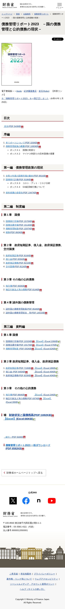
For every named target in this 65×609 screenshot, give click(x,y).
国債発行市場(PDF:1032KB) (19, 341)
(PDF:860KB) (14, 232)
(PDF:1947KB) (21, 192)
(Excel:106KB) (46, 341)
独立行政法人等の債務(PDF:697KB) (23, 398)
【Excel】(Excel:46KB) (45, 371)
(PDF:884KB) (15, 395)
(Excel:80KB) (18, 418)
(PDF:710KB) (18, 368)
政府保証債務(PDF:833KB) (18, 375)
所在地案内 (26, 574)
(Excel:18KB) (45, 368)
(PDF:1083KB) (22, 146)
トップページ (7, 14)
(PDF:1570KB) (19, 221)
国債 (18, 14)
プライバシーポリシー (44, 574)
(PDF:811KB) (16, 266)
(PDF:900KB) (15, 286)
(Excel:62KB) (45, 348)
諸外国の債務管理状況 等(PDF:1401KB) (25, 312)
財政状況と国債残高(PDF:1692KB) (30, 415)
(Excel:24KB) (45, 395)
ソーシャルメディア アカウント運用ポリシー (32, 584)
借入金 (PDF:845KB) (15, 371)
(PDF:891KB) (26, 176)
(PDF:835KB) (15, 259)
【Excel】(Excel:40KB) (45, 375)
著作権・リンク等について (19, 579)
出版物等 (27, 14)
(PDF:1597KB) (19, 228)
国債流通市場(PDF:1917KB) (19, 345)
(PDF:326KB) (21, 142)
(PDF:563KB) (13, 437)
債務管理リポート (41, 14)
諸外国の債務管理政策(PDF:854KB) (23, 309)
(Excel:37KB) (46, 345)
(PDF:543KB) (12, 126)
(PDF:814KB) (23, 289)
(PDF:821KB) (18, 263)
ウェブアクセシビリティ (46, 579)
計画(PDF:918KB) (18, 179)
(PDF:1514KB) (19, 225)
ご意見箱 (13, 574)
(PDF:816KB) (18, 255)
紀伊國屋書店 (30, 91)
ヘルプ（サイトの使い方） (32, 589)
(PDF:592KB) (19, 348)
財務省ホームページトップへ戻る (24, 472)
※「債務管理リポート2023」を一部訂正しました (25, 98)
